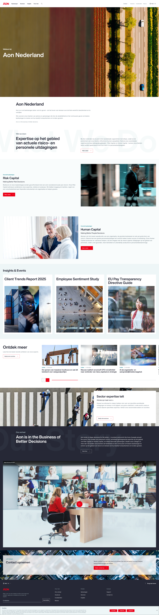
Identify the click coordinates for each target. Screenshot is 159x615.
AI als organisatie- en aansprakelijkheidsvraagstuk (131, 371)
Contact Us (109, 595)
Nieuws (145, 3)
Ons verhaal (58, 592)
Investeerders (139, 3)
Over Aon (36, 3)
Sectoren (22, 3)
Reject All (122, 610)
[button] (11, 356)
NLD (153, 3)
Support (109, 592)
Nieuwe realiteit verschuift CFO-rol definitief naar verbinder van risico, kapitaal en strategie (99, 371)
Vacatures (132, 3)
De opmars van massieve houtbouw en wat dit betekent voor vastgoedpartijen (60, 371)
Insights (29, 3)
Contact (125, 3)
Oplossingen (14, 3)
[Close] (157, 610)
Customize (113, 610)
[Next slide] (47, 380)
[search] (42, 4)
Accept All (131, 610)
